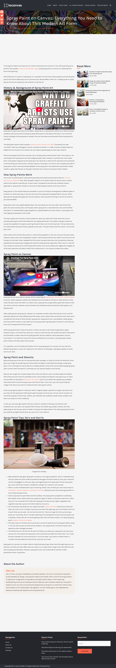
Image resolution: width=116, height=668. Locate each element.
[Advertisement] (58, 47)
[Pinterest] (2, 23)
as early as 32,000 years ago (28, 68)
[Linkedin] (2, 19)
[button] (110, 5)
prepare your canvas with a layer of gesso (60, 297)
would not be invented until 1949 (42, 144)
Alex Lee (10, 570)
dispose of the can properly (22, 520)
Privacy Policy (45, 666)
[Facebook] (2, 12)
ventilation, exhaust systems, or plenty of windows (26, 490)
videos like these (51, 506)
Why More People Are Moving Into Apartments (57, 647)
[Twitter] (2, 15)
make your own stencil (32, 379)
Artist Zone (19, 28)
